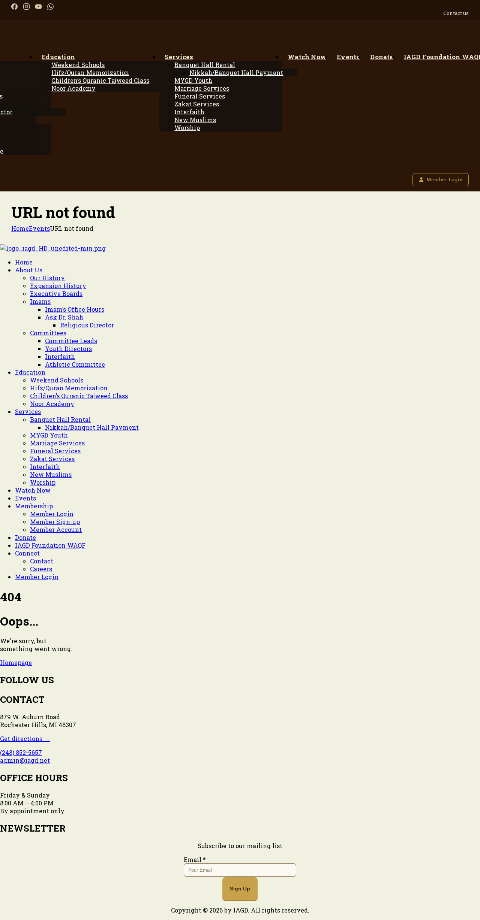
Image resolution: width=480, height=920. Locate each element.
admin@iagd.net (25, 760)
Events (39, 228)
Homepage (16, 662)
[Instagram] (26, 6)
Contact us (456, 13)
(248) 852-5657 (21, 752)
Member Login (444, 179)
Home (20, 228)
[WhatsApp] (50, 6)
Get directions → (25, 738)
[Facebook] (14, 6)
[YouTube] (38, 6)
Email (195, 859)
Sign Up (240, 889)
